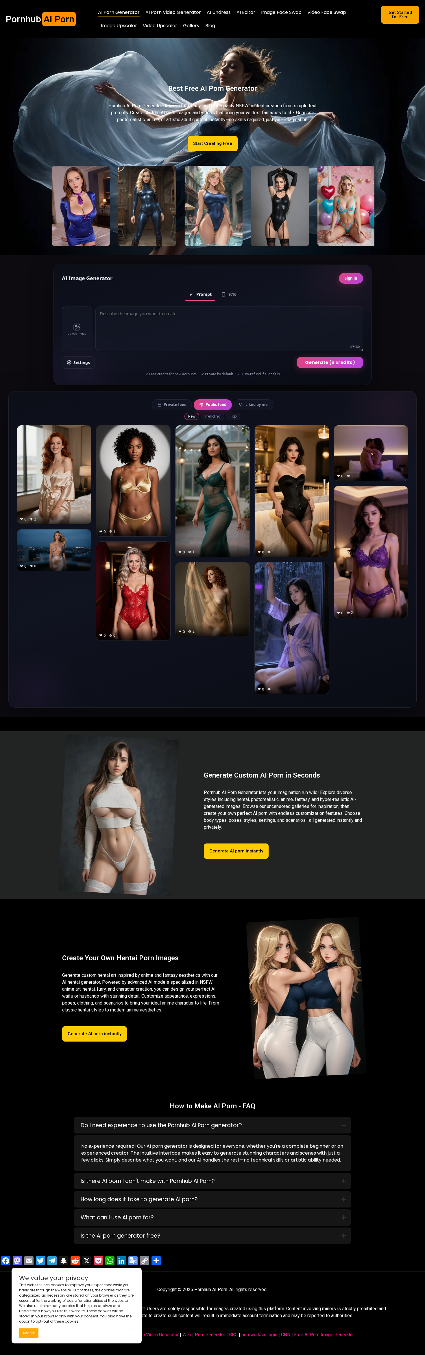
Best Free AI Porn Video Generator (144, 1334)
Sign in (351, 278)
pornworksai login (259, 1334)
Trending (213, 416)
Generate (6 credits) (330, 362)
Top (233, 416)
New (191, 416)
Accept (29, 1332)
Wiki (186, 1334)
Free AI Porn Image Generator (324, 1334)
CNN (285, 1334)
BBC (233, 1334)
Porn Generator (210, 1334)
